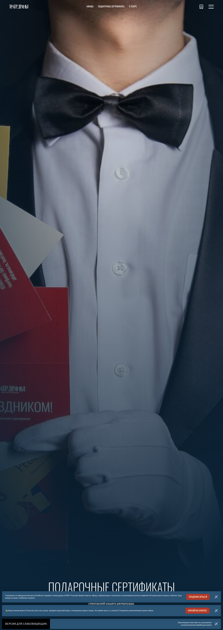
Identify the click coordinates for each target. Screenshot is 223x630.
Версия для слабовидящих (26, 623)
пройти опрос (197, 610)
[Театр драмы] (18, 7)
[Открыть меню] (211, 6)
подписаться (198, 597)
